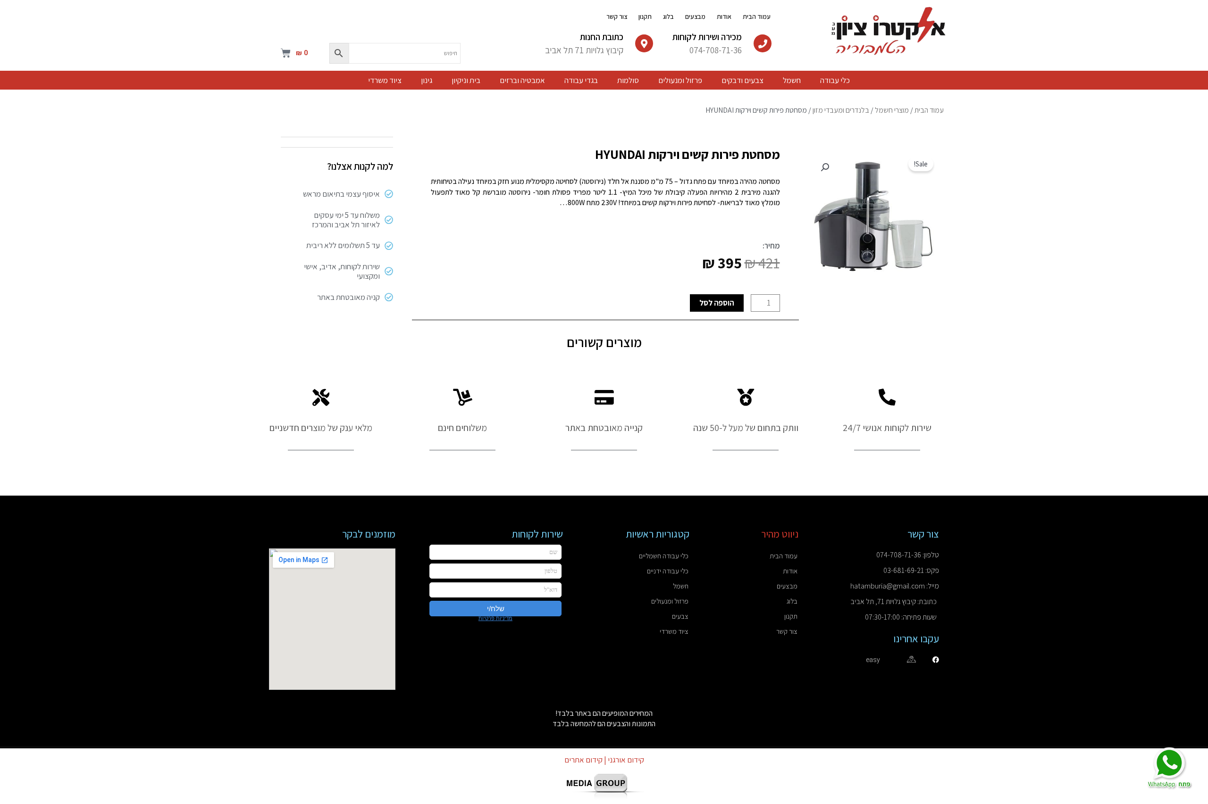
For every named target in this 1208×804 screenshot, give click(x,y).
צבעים (680, 616)
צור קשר (616, 16)
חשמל (680, 585)
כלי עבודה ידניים (667, 570)
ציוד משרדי (674, 631)
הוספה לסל (716, 303)
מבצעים (695, 16)
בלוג (668, 16)
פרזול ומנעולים (669, 601)
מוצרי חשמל (892, 110)
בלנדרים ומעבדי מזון (841, 110)
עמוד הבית (757, 16)
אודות (724, 16)
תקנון (645, 16)
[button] (824, 167)
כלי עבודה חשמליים (663, 555)
